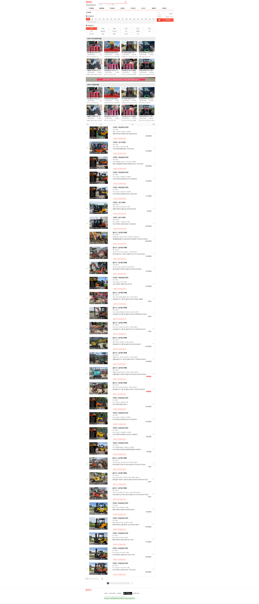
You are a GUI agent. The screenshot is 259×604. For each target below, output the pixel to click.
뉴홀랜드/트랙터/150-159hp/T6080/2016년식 (95, 72)
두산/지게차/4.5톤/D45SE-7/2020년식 (99, 228)
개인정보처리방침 (112, 593)
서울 (92, 19)
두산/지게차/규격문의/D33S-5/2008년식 (99, 183)
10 (127, 583)
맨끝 (132, 583)
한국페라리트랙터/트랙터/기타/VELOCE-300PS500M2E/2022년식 (112, 54)
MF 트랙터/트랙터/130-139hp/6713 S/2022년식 (129, 54)
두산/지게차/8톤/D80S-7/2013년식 (99, 153)
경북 (146, 19)
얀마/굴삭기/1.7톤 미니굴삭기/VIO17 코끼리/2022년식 (99, 393)
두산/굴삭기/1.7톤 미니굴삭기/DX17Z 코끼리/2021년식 (99, 333)
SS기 (91, 31)
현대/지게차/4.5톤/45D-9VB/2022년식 (99, 213)
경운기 (137, 28)
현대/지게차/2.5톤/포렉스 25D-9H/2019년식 (99, 529)
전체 (91, 28)
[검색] (125, 2)
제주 (153, 19)
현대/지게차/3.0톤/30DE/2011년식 (98, 544)
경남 (150, 19)
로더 (149, 31)
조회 (153, 124)
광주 (107, 19)
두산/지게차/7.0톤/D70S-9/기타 (99, 288)
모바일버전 (119, 593)
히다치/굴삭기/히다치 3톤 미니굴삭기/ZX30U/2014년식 (99, 468)
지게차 (102, 34)
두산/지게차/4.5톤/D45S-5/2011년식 (98, 559)
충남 (134, 19)
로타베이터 (102, 31)
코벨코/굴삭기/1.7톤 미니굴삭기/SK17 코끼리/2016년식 (99, 363)
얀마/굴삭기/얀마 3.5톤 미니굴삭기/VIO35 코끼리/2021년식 (99, 483)
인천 (103, 19)
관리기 (149, 28)
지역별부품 (112, 8)
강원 (126, 19)
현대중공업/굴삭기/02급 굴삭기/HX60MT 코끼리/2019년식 (99, 243)
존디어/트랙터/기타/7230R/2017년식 (147, 54)
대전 (111, 19)
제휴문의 (168, 20)
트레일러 (138, 31)
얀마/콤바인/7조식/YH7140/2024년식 (95, 54)
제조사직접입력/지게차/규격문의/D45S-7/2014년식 (99, 168)
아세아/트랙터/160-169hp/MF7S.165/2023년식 (147, 72)
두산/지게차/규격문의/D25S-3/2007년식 (99, 198)
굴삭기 (114, 34)
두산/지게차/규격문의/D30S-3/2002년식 (99, 423)
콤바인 (114, 28)
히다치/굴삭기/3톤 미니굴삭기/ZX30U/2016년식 (99, 273)
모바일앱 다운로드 (136, 593)
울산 (115, 19)
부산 (96, 19)
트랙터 (113, 4)
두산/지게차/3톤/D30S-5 (99, 408)
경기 (123, 19)
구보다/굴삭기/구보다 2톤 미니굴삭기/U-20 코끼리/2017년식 (99, 498)
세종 (119, 19)
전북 (138, 19)
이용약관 (106, 593)
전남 (142, 19)
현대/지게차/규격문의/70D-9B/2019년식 (99, 138)
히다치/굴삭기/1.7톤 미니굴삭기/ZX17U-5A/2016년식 (99, 258)
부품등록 (164, 8)
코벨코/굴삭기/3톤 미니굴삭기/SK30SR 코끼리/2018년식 (99, 378)
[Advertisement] (79, 31)
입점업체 (122, 8)
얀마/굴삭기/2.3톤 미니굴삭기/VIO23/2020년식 (99, 348)
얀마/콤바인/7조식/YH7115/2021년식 (112, 72)
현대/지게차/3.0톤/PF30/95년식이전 (99, 513)
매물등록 (154, 8)
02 (109, 4)
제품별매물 (101, 8)
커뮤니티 (143, 8)
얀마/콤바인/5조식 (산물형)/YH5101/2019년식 (129, 72)
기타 (138, 34)
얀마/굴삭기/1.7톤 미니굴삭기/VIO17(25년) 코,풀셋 (99, 303)
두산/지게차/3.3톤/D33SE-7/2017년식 (98, 574)
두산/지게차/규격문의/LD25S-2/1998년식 (99, 438)
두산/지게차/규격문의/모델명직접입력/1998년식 (99, 453)
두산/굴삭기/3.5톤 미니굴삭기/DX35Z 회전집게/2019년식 (99, 318)
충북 (130, 19)
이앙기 (126, 28)
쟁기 (126, 31)
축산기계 (114, 31)
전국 (88, 19)
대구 (100, 19)
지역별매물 (91, 8)
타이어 (126, 34)
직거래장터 (133, 8)
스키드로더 (91, 34)
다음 (130, 583)
